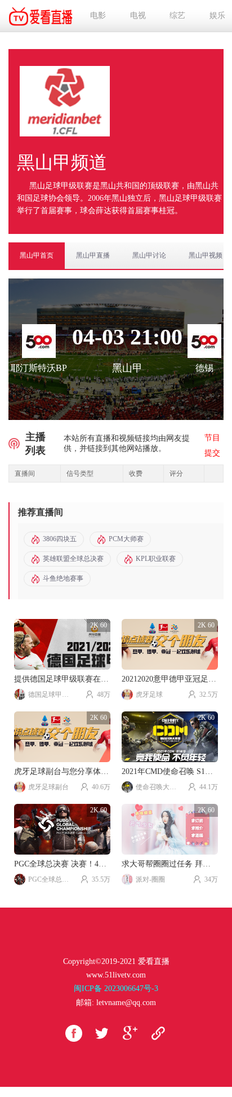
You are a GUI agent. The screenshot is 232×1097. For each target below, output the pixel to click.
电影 (98, 15)
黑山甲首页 (36, 255)
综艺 (177, 15)
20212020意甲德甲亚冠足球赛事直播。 (170, 679)
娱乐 (217, 15)
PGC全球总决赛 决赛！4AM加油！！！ (62, 864)
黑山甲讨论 (149, 255)
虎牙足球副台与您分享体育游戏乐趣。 (62, 771)
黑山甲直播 (93, 255)
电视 (138, 15)
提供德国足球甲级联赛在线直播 (62, 679)
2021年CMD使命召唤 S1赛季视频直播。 (170, 771)
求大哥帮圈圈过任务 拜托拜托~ (170, 864)
